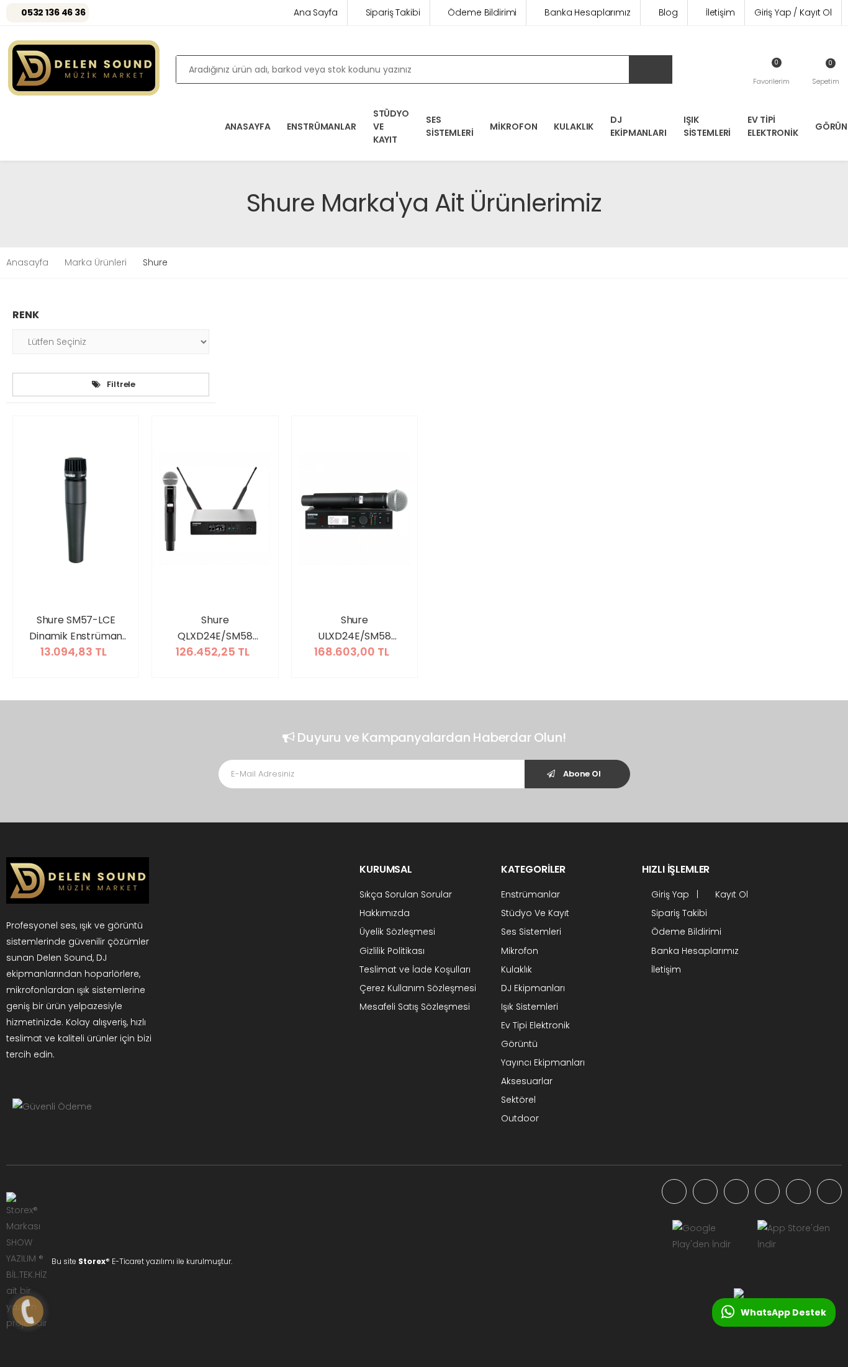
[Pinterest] (829, 1191)
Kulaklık (573, 126)
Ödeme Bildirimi (482, 12)
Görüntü (519, 1044)
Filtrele (121, 384)
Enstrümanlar (321, 126)
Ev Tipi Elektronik (772, 126)
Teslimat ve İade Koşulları (415, 969)
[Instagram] (767, 1191)
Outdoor (520, 1118)
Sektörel (518, 1099)
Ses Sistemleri (450, 126)
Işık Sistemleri (707, 126)
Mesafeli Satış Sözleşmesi (414, 1006)
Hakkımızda (384, 913)
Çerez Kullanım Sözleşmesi (417, 988)
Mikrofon (513, 126)
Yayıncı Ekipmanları (543, 1062)
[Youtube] (798, 1191)
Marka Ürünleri (96, 262)
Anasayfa (27, 262)
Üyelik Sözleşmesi (397, 931)
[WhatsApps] (674, 1191)
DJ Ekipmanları (638, 126)
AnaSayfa (248, 126)
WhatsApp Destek (783, 1312)
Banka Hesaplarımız (587, 12)
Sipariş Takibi (393, 12)
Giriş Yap (669, 894)
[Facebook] (705, 1191)
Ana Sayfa (316, 12)
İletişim (720, 12)
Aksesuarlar (527, 1081)
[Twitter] (736, 1191)
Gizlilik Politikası (392, 951)
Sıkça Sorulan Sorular (405, 894)
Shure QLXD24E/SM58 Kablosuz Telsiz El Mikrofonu (215, 628)
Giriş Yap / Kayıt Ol (793, 12)
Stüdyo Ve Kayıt (391, 126)
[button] (825, 71)
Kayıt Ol (730, 894)
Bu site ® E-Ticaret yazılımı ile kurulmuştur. (142, 1261)
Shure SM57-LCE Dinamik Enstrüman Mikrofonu (75, 628)
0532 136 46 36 (53, 12)
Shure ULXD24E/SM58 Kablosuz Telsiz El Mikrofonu (354, 628)
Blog (668, 12)
